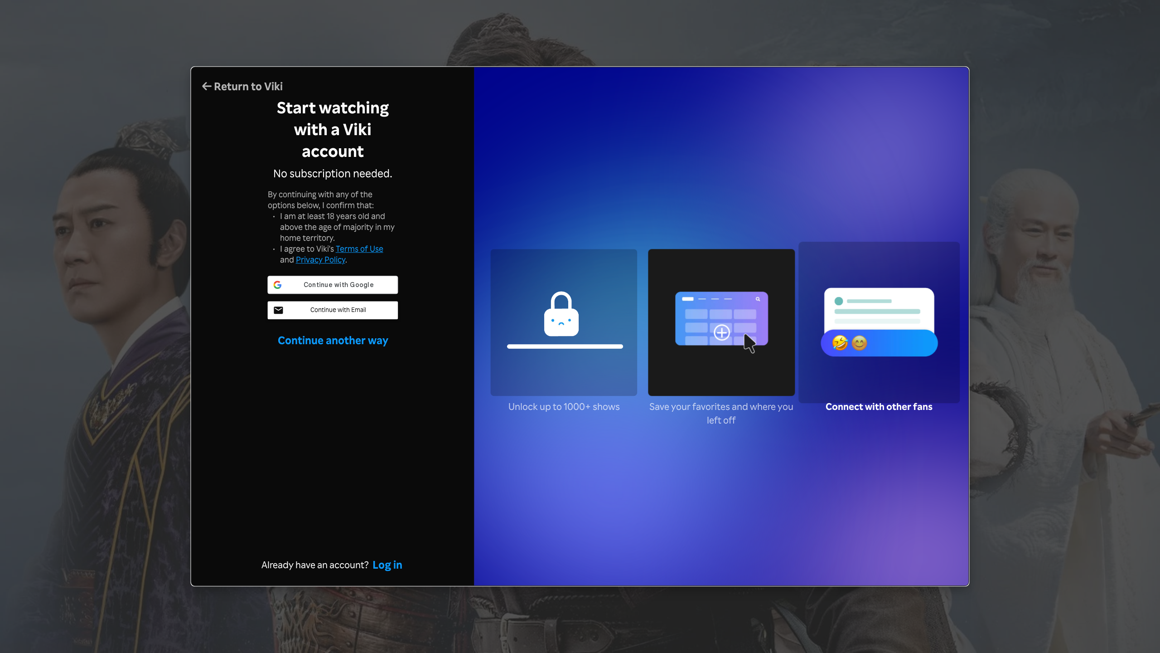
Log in (387, 565)
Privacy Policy (320, 259)
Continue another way (333, 340)
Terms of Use (359, 248)
